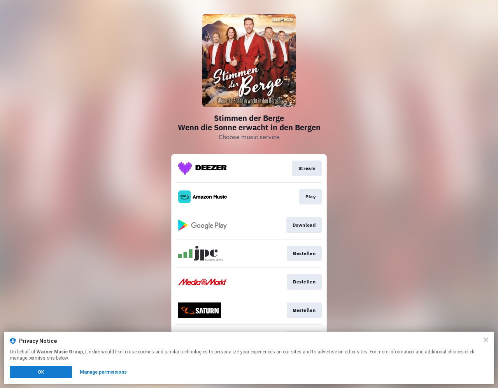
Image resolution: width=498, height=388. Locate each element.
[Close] (486, 340)
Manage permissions (103, 372)
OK (41, 372)
